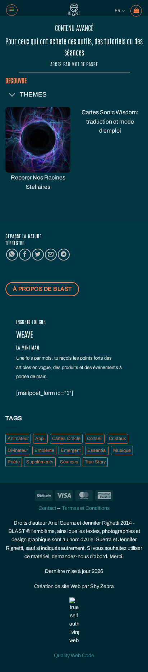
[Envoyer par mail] (51, 255)
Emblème (44, 450)
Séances (69, 461)
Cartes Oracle (66, 438)
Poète (14, 461)
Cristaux (117, 438)
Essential (97, 450)
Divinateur (18, 450)
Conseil (94, 438)
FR (117, 10)
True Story (95, 461)
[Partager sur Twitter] (38, 255)
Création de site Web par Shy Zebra (74, 586)
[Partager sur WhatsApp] (12, 255)
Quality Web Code (74, 655)
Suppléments (40, 461)
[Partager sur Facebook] (25, 255)
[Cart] (136, 11)
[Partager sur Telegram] (64, 255)
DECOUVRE (16, 80)
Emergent (71, 450)
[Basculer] (12, 95)
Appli (40, 438)
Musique (122, 450)
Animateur (18, 438)
